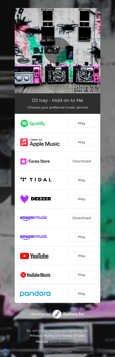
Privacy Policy (42, 336)
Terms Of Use (73, 336)
